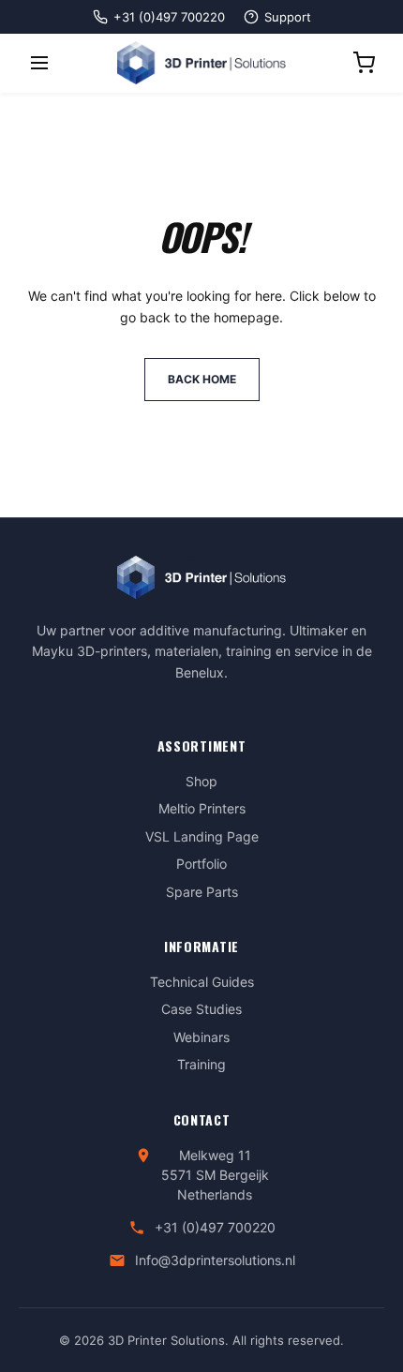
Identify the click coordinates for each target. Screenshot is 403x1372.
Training (201, 1064)
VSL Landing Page (202, 836)
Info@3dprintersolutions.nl (215, 1260)
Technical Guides (202, 982)
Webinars (201, 1037)
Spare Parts (202, 892)
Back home (202, 379)
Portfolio (201, 864)
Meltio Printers (202, 808)
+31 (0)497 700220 (215, 1227)
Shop (201, 781)
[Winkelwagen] (363, 62)
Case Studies (201, 1009)
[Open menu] (39, 62)
